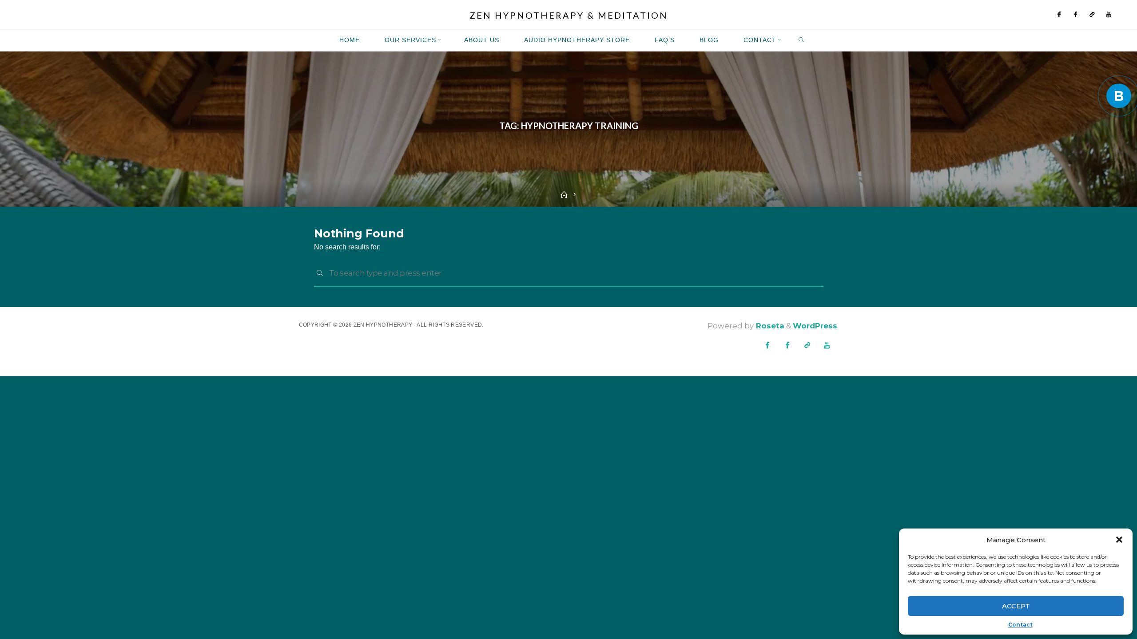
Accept (1016, 606)
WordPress (815, 325)
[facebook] (1059, 15)
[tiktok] (1092, 15)
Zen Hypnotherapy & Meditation (568, 15)
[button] (1119, 539)
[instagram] (1076, 15)
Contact (1020, 624)
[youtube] (1109, 15)
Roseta (769, 325)
